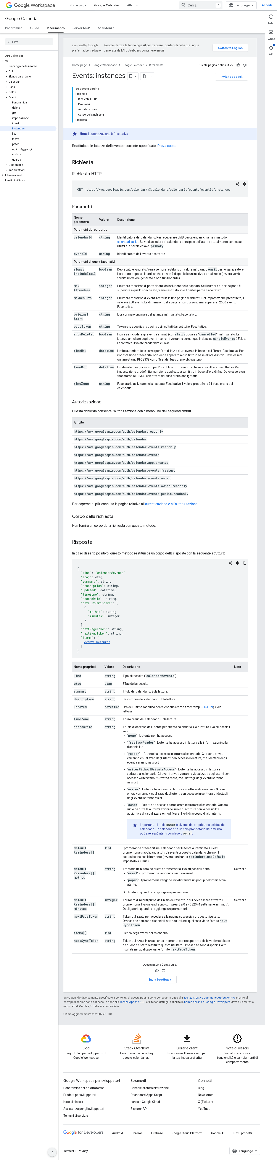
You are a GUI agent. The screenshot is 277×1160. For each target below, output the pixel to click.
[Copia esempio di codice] (244, 562)
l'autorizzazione (99, 133)
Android (117, 1133)
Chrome (137, 1133)
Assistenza (106, 28)
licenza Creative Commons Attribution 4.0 (209, 997)
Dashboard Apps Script (146, 1095)
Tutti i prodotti (242, 1133)
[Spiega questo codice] (237, 183)
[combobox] (200, 5)
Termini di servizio (75, 1115)
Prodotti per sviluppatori (79, 1095)
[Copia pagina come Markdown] (144, 76)
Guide (34, 28)
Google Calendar (106, 5)
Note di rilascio (73, 1102)
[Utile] (238, 65)
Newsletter (205, 1095)
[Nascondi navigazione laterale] (52, 1152)
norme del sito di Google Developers (207, 1002)
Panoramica (13, 28)
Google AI (217, 1133)
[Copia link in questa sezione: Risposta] (96, 542)
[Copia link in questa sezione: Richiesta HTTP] (106, 174)
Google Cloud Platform (187, 1133)
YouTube (204, 1108)
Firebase (157, 1133)
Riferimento (56, 28)
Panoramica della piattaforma (84, 1088)
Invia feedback (232, 77)
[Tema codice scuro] (244, 183)
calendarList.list (127, 241)
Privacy (83, 1151)
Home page (77, 5)
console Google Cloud (145, 1102)
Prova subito (167, 146)
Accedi (267, 5)
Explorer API (139, 1108)
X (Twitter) (205, 1102)
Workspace (43, 5)
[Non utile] (245, 65)
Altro (130, 5)
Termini (68, 1151)
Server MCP (81, 28)
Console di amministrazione (150, 1088)
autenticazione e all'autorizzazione (171, 504)
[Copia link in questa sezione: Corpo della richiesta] (117, 516)
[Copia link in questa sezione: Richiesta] (97, 162)
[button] (28, 61)
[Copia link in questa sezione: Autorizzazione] (105, 402)
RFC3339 (207, 707)
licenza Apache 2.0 (131, 1002)
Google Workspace (104, 65)
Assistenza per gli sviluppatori (83, 1108)
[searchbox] (29, 41)
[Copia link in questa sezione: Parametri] (96, 207)
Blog (201, 1088)
